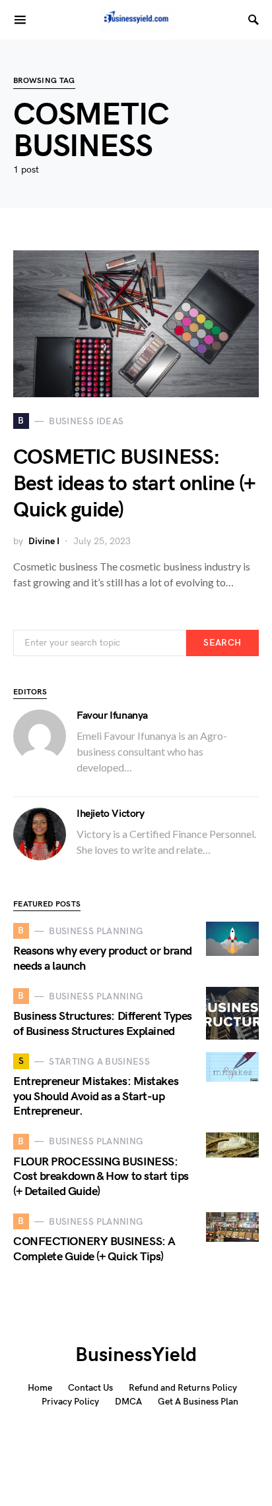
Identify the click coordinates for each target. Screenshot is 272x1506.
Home (40, 1387)
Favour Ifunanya (112, 716)
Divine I (43, 541)
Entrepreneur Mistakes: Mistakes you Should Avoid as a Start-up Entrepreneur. (95, 1096)
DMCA (128, 1401)
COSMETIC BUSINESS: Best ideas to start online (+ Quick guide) (134, 484)
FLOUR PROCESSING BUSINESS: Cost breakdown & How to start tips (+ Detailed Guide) (101, 1176)
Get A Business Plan (198, 1401)
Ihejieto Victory (111, 814)
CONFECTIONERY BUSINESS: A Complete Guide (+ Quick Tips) (94, 1249)
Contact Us (90, 1387)
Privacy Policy (70, 1401)
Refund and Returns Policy (183, 1387)
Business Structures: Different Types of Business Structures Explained (102, 1023)
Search (222, 642)
